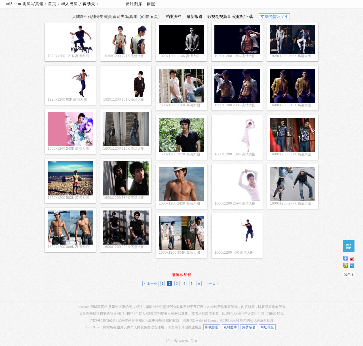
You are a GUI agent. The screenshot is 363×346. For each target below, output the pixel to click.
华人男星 (70, 3)
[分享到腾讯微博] (352, 265)
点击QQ (270, 314)
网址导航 (267, 327)
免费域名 (249, 327)
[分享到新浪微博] (352, 258)
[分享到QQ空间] (345, 265)
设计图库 (133, 3)
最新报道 (194, 16)
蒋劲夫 (89, 3)
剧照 (151, 3)
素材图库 (230, 327)
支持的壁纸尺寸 (274, 16)
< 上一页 (150, 283)
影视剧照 (212, 327)
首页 (52, 3)
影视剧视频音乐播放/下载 (230, 16)
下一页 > (212, 283)
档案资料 (174, 16)
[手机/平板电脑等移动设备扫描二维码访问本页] (348, 246)
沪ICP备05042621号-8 (181, 341)
